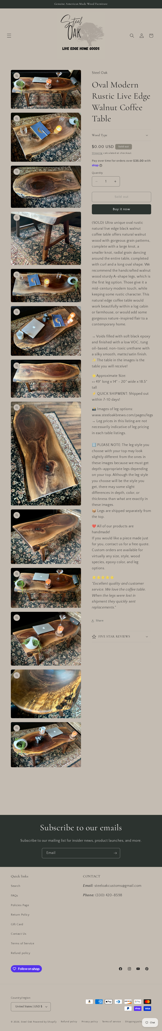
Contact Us (18, 933)
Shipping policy (134, 1021)
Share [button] (100, 620)
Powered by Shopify (45, 1022)
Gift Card (17, 924)
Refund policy (20, 953)
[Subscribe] (115, 853)
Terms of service (111, 1021)
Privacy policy (90, 1021)
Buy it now (121, 209)
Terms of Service (22, 943)
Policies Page (20, 905)
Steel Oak (26, 1022)
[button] (9, 35)
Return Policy (20, 914)
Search (15, 886)
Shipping (97, 153)
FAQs (14, 895)
